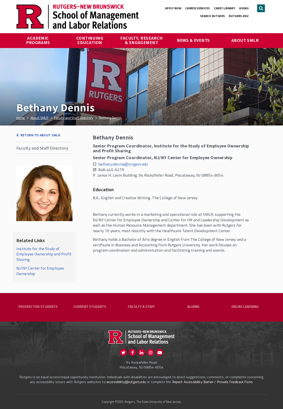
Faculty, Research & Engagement (142, 40)
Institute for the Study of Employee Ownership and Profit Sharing (43, 254)
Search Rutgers (212, 16)
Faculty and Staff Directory (42, 148)
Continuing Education (90, 40)
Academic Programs (38, 40)
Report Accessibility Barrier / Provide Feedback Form (212, 381)
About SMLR (245, 40)
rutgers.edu (239, 16)
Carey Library (224, 8)
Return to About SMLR (40, 135)
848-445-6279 (111, 170)
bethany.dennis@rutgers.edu (123, 164)
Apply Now (173, 8)
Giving (244, 8)
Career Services (197, 8)
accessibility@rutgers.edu (126, 381)
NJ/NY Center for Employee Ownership (40, 271)
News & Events (193, 40)
